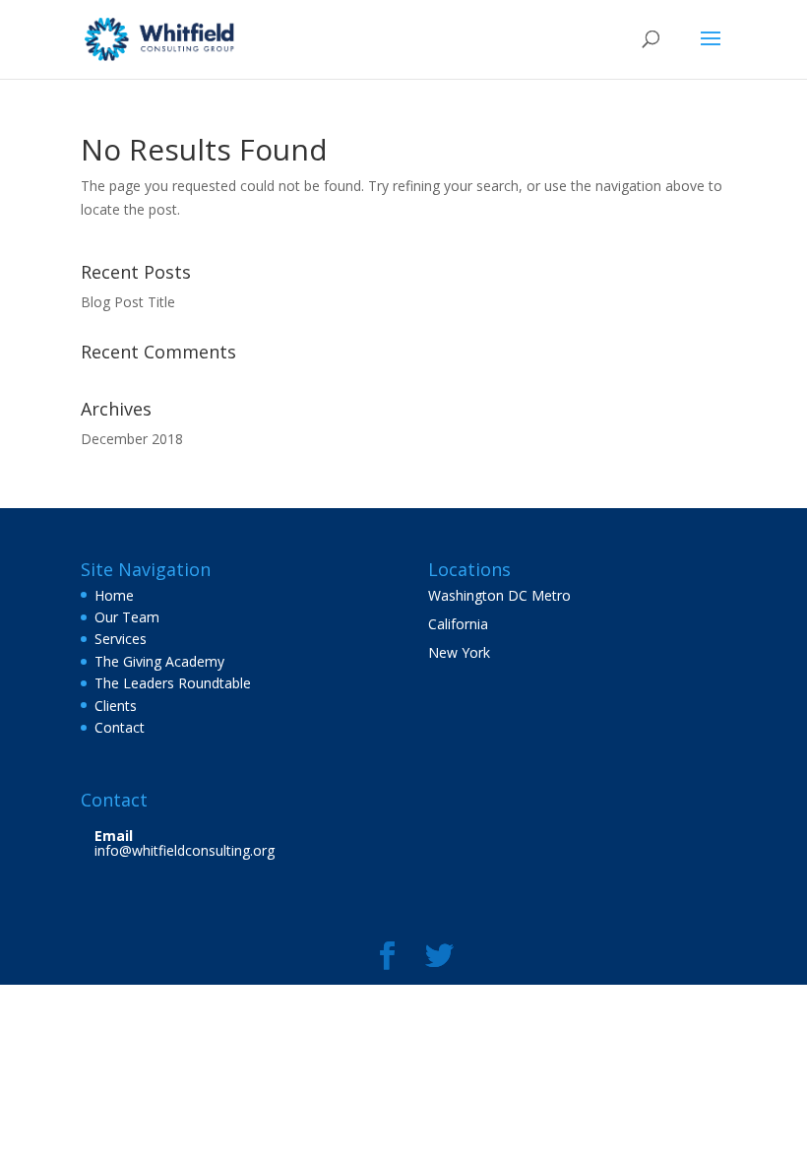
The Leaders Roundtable (172, 683)
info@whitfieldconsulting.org (184, 850)
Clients (115, 705)
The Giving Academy (159, 661)
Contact (119, 727)
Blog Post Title (128, 301)
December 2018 (132, 438)
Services (120, 638)
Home (114, 595)
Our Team (126, 617)
